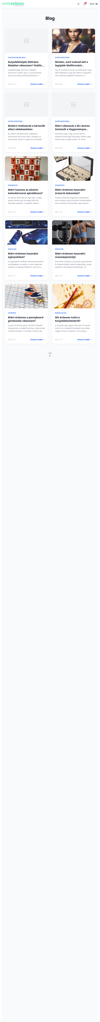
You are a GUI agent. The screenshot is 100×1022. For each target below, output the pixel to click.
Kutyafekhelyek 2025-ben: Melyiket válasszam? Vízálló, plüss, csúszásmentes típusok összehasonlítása (26, 67)
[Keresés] (78, 4)
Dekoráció (12, 185)
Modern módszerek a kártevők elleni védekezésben (26, 127)
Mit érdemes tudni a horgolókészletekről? (67, 319)
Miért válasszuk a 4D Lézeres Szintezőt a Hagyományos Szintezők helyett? (72, 129)
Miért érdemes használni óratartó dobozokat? (70, 191)
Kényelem (12, 249)
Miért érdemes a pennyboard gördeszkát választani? (25, 319)
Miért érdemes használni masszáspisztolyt (70, 255)
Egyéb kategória (62, 57)
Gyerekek (12, 313)
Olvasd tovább (36, 84)
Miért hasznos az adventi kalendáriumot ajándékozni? (25, 191)
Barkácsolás (60, 313)
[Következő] (50, 356)
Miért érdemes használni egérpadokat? (23, 255)
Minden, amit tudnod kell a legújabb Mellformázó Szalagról (71, 65)
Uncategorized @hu (17, 57)
